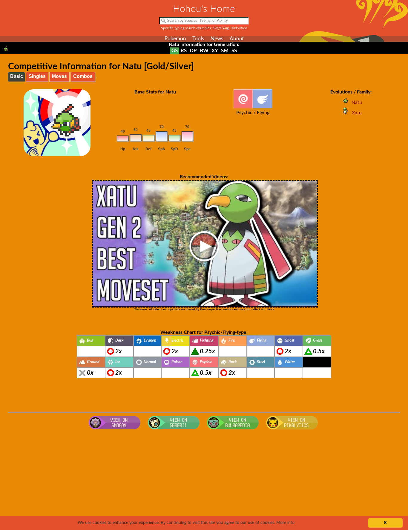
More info (285, 523)
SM (224, 50)
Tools (198, 38)
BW (204, 50)
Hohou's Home (204, 9)
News (217, 38)
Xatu (357, 112)
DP (193, 50)
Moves (59, 76)
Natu (357, 102)
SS (234, 50)
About (237, 38)
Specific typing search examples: (204, 28)
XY (214, 50)
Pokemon (175, 38)
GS (174, 50)
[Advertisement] (204, 480)
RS (184, 50)
